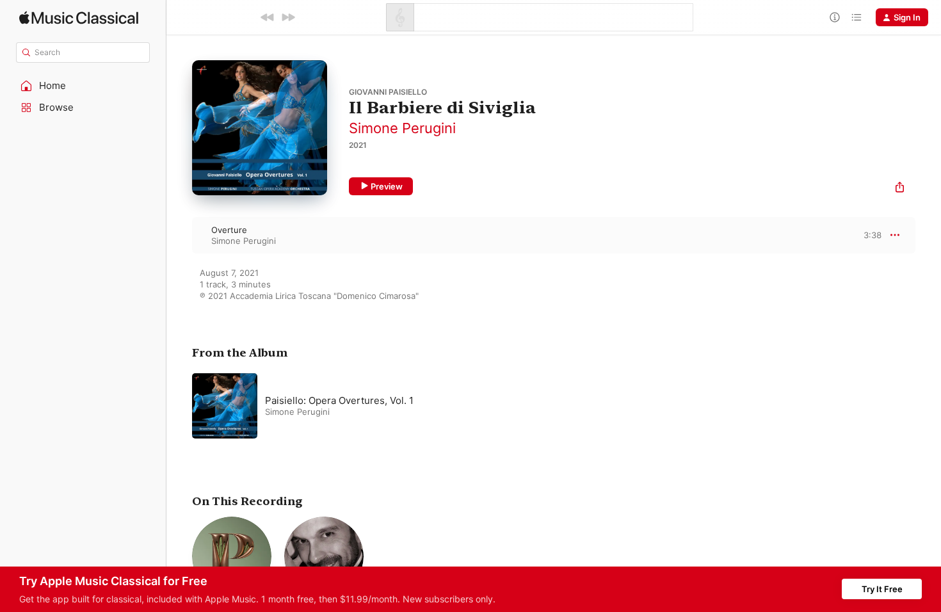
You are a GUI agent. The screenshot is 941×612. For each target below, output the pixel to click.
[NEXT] (288, 17)
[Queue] (856, 17)
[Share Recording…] (900, 188)
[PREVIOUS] (267, 17)
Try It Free (882, 589)
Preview (387, 186)
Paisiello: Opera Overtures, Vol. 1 (339, 400)
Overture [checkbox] (229, 230)
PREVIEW (867, 235)
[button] (83, 85)
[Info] (834, 17)
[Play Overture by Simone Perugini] (179, 235)
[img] (78, 17)
